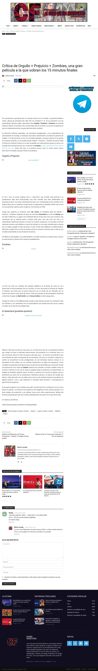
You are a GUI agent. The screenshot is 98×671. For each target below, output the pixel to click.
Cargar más (81, 219)
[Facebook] (16, 81)
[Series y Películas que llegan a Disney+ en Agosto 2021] (39, 603)
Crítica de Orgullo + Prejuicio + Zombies (18, 411)
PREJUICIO (57, 411)
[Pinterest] (25, 81)
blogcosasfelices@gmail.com (45, 661)
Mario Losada (10, 75)
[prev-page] (3, 500)
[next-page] (6, 500)
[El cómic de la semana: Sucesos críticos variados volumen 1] (71, 190)
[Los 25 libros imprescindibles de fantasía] (39, 612)
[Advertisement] (49, 49)
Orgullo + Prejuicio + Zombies (45, 411)
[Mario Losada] (3, 76)
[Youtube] (70, 146)
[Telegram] (86, 138)
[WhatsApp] (29, 81)
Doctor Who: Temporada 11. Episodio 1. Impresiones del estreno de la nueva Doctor (53, 620)
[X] (20, 81)
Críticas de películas (10, 34)
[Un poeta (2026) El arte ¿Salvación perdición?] (32, 482)
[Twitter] (78, 138)
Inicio (3, 31)
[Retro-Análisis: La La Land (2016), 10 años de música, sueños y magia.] (11, 482)
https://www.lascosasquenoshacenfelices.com (29, 450)
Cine (7, 31)
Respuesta (11, 522)
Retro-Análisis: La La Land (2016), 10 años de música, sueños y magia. (11, 492)
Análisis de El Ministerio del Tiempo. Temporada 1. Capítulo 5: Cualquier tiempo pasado (15, 436)
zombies (5, 413)
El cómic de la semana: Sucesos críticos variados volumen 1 (84, 190)
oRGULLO (33, 411)
